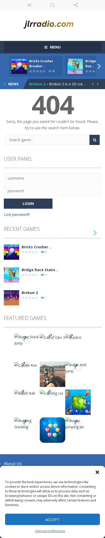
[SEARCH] (94, 140)
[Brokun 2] (11, 297)
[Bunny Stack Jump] (27, 339)
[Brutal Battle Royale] (52, 373)
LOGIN (29, 5)
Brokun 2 (37, 83)
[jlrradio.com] (52, 23)
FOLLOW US (75, 5)
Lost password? (17, 214)
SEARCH (52, 5)
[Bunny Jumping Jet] (78, 423)
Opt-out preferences (50, 531)
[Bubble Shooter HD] (52, 429)
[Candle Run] (25, 364)
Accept (52, 519)
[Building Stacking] (27, 423)
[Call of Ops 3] (52, 336)
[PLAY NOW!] (19, 65)
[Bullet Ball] (24, 392)
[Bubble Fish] (78, 401)
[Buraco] (73, 336)
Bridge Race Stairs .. (40, 269)
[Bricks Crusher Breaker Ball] (11, 251)
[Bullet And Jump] (78, 367)
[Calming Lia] (51, 392)
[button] (97, 472)
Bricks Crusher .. (36, 246)
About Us (13, 463)
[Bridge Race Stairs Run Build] (11, 274)
